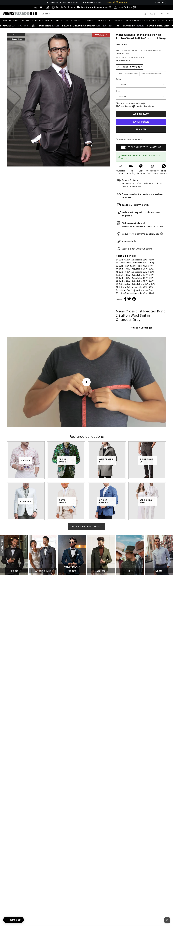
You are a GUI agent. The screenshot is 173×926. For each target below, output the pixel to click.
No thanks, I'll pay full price (86, 494)
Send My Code (86, 486)
